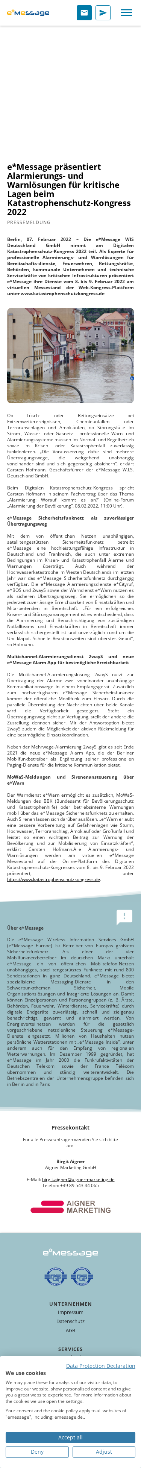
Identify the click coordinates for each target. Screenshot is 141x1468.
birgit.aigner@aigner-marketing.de (78, 1180)
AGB (70, 1330)
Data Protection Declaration (100, 1366)
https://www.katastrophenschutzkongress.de (53, 880)
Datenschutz (70, 1321)
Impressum (70, 1312)
